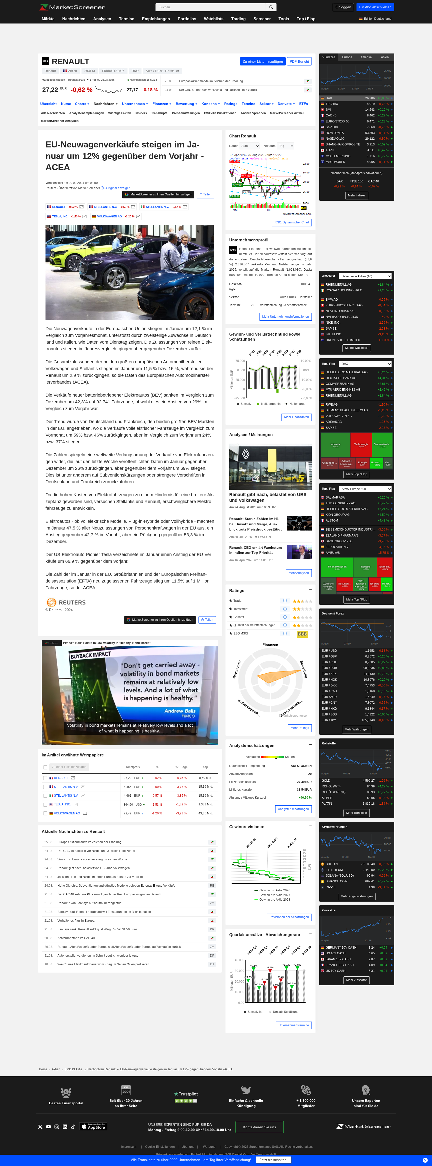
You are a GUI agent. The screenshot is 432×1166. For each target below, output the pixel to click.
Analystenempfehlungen (86, 113)
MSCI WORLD (335, 162)
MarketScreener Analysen (59, 121)
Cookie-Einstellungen (160, 1147)
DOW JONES (335, 133)
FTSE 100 (356, 181)
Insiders (141, 113)
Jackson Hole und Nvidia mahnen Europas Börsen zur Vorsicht (100, 877)
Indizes (330, 57)
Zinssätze (329, 910)
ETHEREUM (334, 870)
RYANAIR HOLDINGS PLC (344, 290)
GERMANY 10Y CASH (341, 947)
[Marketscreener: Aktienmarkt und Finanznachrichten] (72, 7)
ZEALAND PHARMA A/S (342, 535)
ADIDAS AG (334, 422)
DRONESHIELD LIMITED (343, 340)
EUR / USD (329, 650)
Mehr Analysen (299, 573)
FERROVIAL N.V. (337, 547)
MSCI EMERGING (338, 156)
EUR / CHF (329, 662)
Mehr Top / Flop (356, 474)
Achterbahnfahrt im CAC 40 (76, 938)
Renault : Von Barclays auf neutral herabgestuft (89, 903)
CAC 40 (331, 115)
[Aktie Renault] (81, 207)
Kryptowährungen (334, 827)
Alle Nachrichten (53, 113)
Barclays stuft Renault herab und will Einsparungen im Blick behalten (104, 912)
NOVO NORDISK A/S (340, 311)
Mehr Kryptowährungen (357, 896)
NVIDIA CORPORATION (342, 317)
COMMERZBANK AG (340, 384)
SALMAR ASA (335, 497)
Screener (262, 19)
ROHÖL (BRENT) (334, 792)
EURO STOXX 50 (338, 121)
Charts (81, 104)
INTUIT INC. (334, 334)
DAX (329, 98)
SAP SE (331, 328)
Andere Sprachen (253, 113)
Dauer (233, 146)
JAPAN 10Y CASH (338, 959)
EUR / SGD (329, 714)
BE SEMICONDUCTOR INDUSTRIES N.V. (351, 529)
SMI (328, 109)
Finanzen (160, 104)
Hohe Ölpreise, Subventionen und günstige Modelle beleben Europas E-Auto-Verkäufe (116, 885)
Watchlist (328, 276)
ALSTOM (332, 520)
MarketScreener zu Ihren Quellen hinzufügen (161, 194)
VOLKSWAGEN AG (67, 813)
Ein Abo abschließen (375, 7)
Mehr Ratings (300, 728)
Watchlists (214, 19)
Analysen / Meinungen (251, 435)
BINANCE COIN (337, 881)
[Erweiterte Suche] (271, 7)
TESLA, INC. (62, 804)
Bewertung (185, 104)
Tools (283, 19)
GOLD (326, 780)
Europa (347, 57)
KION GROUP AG (338, 515)
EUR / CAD (329, 691)
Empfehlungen (156, 19)
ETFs (303, 104)
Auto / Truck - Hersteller (296, 297)
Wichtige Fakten (119, 113)
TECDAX (332, 104)
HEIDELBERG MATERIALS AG (347, 372)
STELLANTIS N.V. (66, 787)
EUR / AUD (329, 697)
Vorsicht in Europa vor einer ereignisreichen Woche (92, 859)
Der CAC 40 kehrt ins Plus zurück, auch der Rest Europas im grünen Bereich (109, 894)
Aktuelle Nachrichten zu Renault (73, 831)
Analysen (102, 19)
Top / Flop (306, 19)
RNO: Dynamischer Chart (291, 222)
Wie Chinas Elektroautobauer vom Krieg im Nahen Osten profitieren (103, 964)
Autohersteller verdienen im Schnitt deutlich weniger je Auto (98, 955)
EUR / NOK (329, 679)
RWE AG (332, 404)
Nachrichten (74, 19)
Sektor (266, 104)
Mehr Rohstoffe (356, 813)
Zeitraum (270, 146)
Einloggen (343, 7)
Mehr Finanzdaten (296, 417)
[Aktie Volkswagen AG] (137, 216)
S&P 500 (332, 127)
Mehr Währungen (356, 729)
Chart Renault (242, 136)
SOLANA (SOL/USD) (340, 875)
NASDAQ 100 (335, 138)
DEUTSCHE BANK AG (341, 378)
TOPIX (330, 150)
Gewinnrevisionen (247, 827)
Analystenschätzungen (252, 745)
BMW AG (332, 299)
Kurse (66, 104)
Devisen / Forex (333, 613)
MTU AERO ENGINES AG (343, 389)
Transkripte (159, 113)
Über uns (188, 1147)
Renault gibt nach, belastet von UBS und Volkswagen (94, 868)
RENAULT (61, 778)
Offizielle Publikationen (220, 113)
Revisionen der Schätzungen (289, 917)
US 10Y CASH (336, 953)
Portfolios (187, 19)
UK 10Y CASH (336, 971)
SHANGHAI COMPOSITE (343, 144)
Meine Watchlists (356, 348)
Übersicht (48, 104)
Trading (238, 19)
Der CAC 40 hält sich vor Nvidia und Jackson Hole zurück (218, 90)
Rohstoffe (329, 743)
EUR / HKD (329, 708)
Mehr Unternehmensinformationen (285, 316)
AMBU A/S (333, 553)
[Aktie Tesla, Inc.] (83, 216)
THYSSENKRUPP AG (340, 503)
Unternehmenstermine (293, 1025)
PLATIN (327, 803)
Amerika (366, 57)
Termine (126, 19)
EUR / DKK (329, 685)
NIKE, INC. (333, 322)
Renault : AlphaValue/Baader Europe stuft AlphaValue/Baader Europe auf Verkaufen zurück (119, 947)
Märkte (48, 19)
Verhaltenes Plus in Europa (76, 920)
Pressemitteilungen (186, 113)
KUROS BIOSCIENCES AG (344, 305)
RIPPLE (331, 887)
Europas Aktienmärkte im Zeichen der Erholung (211, 81)
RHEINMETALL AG (339, 284)
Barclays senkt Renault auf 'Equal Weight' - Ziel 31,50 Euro (97, 929)
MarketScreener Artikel (287, 113)
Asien (385, 57)
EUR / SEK (329, 674)
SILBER (327, 798)
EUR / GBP (329, 656)
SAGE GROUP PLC (339, 541)
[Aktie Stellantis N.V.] (132, 207)
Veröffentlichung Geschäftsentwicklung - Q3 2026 (293, 305)
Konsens (210, 104)
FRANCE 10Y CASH (340, 965)
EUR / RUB (329, 668)
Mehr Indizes (357, 195)
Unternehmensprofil (248, 240)
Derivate (285, 104)
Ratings (231, 104)
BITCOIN (332, 864)
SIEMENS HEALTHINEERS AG (347, 410)
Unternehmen (134, 104)
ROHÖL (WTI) (331, 786)
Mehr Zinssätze (356, 980)
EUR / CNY (329, 702)
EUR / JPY (329, 720)
